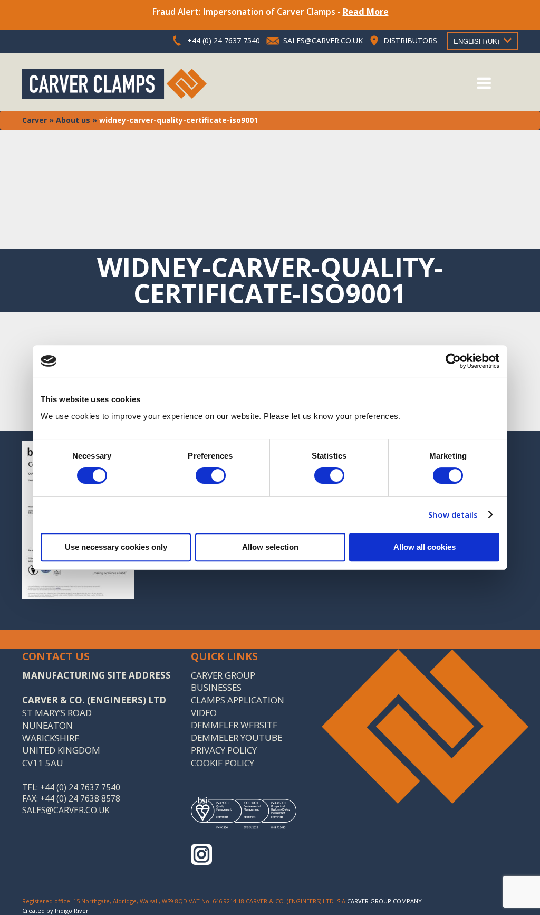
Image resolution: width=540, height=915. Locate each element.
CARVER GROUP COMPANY (384, 901)
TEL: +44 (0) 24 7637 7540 (71, 787)
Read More (366, 11)
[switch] (211, 475)
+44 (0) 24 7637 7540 (223, 40)
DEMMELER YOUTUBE (236, 737)
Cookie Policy (222, 763)
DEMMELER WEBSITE (234, 725)
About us (73, 120)
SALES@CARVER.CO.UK (323, 40)
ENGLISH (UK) (476, 41)
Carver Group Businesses (223, 681)
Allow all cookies (424, 546)
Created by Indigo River (55, 910)
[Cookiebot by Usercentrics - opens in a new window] (453, 361)
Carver (34, 120)
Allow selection (270, 546)
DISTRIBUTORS (410, 40)
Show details (453, 514)
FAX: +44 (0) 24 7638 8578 (71, 798)
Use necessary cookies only (116, 546)
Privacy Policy (224, 750)
